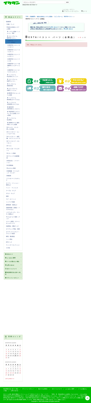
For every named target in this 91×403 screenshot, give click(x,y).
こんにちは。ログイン (70, 10)
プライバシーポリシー (12, 278)
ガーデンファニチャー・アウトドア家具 (13, 232)
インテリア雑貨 (10, 202)
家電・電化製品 (10, 236)
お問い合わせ (53, 27)
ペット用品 (9, 239)
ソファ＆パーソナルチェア (13, 179)
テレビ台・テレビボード (12, 149)
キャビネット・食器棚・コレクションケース (13, 137)
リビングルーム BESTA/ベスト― (63, 16)
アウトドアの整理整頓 (12, 157)
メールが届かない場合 (12, 261)
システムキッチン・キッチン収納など (13, 213)
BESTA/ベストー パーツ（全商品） (13, 41)
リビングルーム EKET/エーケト (12, 80)
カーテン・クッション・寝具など (13, 184)
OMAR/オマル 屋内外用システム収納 (13, 123)
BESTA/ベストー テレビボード (13, 55)
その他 (8, 248)
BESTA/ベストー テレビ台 (13, 60)
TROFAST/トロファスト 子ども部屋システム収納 (13, 113)
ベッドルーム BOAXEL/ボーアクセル (13, 98)
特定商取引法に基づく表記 (12, 273)
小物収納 (8, 175)
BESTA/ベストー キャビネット (13, 50)
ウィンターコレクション (13, 245)
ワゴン (10, 146)
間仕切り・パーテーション (12, 161)
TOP (27, 16)
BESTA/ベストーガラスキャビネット (13, 71)
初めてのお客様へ (43, 389)
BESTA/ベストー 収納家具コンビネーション (13, 65)
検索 (67, 2)
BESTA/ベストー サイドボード (13, 46)
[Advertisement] (56, 61)
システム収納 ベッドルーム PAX (13, 32)
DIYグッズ (9, 242)
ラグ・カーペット (11, 199)
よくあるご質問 (10, 258)
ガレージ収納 (12, 153)
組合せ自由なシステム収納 (44, 16)
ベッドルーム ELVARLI (12, 119)
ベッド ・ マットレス (12, 188)
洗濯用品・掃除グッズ (12, 226)
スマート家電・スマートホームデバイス (13, 222)
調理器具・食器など (11, 205)
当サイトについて (11, 269)
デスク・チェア (10, 193)
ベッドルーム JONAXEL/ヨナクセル (13, 103)
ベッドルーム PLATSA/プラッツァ (12, 75)
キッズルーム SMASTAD (12, 85)
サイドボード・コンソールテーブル (12, 133)
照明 (7, 196)
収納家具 (32, 16)
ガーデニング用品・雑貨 (13, 229)
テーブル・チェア (11, 190)
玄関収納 (10, 165)
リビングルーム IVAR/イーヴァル (12, 89)
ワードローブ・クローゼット (12, 142)
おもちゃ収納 (12, 168)
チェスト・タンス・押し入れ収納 (12, 128)
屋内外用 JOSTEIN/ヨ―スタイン (13, 108)
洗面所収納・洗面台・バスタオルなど (13, 208)
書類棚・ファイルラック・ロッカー (12, 172)
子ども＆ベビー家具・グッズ (13, 217)
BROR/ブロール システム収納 (13, 94)
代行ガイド (9, 254)
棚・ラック (11, 24)
